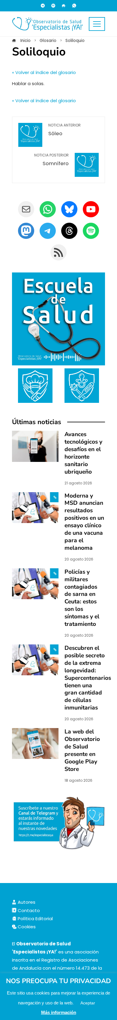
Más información (58, 1012)
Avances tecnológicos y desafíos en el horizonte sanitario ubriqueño (83, 453)
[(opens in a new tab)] (35, 507)
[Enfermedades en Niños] (81, 385)
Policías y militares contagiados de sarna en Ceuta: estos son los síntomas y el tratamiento (81, 598)
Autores (25, 902)
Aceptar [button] (87, 1003)
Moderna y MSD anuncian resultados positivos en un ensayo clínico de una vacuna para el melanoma (84, 522)
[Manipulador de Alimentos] (35, 385)
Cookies (26, 926)
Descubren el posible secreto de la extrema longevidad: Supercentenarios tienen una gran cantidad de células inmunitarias (87, 678)
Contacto (28, 910)
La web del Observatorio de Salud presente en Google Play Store (82, 750)
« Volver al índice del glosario (44, 72)
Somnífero (51, 160)
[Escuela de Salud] (58, 318)
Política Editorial (34, 918)
